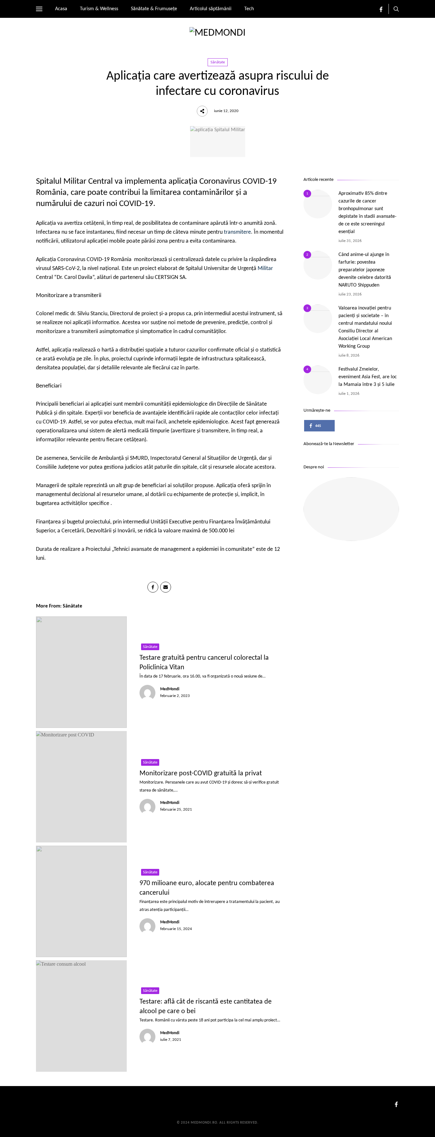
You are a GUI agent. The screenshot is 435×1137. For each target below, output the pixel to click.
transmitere (237, 232)
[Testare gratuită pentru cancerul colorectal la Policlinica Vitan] (81, 672)
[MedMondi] (217, 33)
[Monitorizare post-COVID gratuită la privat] (81, 786)
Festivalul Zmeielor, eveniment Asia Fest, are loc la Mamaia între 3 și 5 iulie (368, 377)
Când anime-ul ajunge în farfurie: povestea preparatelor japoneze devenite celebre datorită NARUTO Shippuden (365, 270)
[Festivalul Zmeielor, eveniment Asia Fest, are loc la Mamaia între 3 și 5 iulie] (317, 380)
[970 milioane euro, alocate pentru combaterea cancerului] (81, 901)
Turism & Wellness (99, 8)
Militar (265, 269)
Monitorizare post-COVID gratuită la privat (200, 773)
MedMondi (169, 689)
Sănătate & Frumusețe (154, 8)
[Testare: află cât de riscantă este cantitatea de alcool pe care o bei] (81, 1016)
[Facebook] (381, 10)
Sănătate (217, 62)
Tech (249, 8)
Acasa (61, 8)
